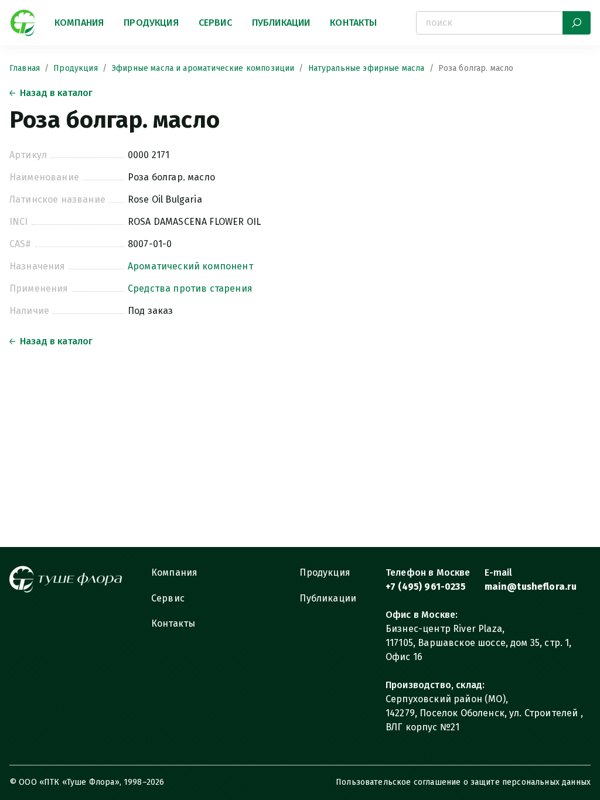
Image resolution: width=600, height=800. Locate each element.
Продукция (151, 22)
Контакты (353, 22)
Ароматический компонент (190, 266)
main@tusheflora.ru (531, 586)
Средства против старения (190, 288)
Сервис (215, 22)
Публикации (281, 22)
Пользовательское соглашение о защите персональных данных (463, 782)
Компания (79, 22)
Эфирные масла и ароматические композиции (202, 68)
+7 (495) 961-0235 (426, 586)
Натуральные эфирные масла (366, 68)
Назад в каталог (56, 92)
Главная (24, 68)
